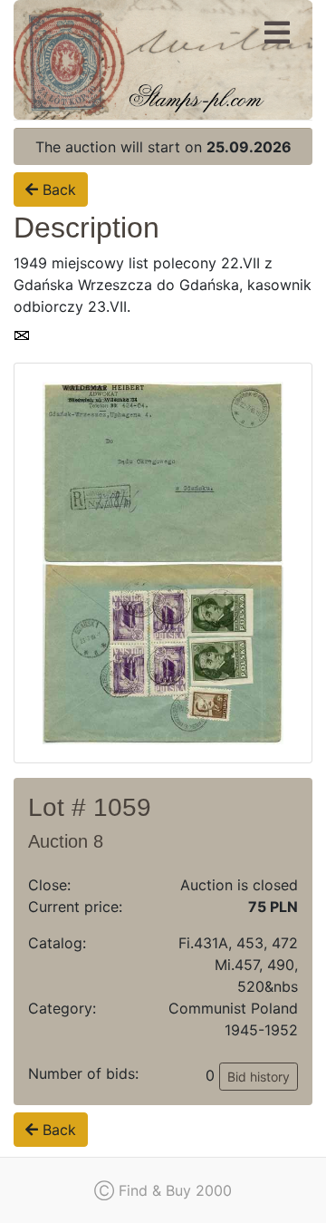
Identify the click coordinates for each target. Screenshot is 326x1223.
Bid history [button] (258, 1076)
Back (57, 189)
